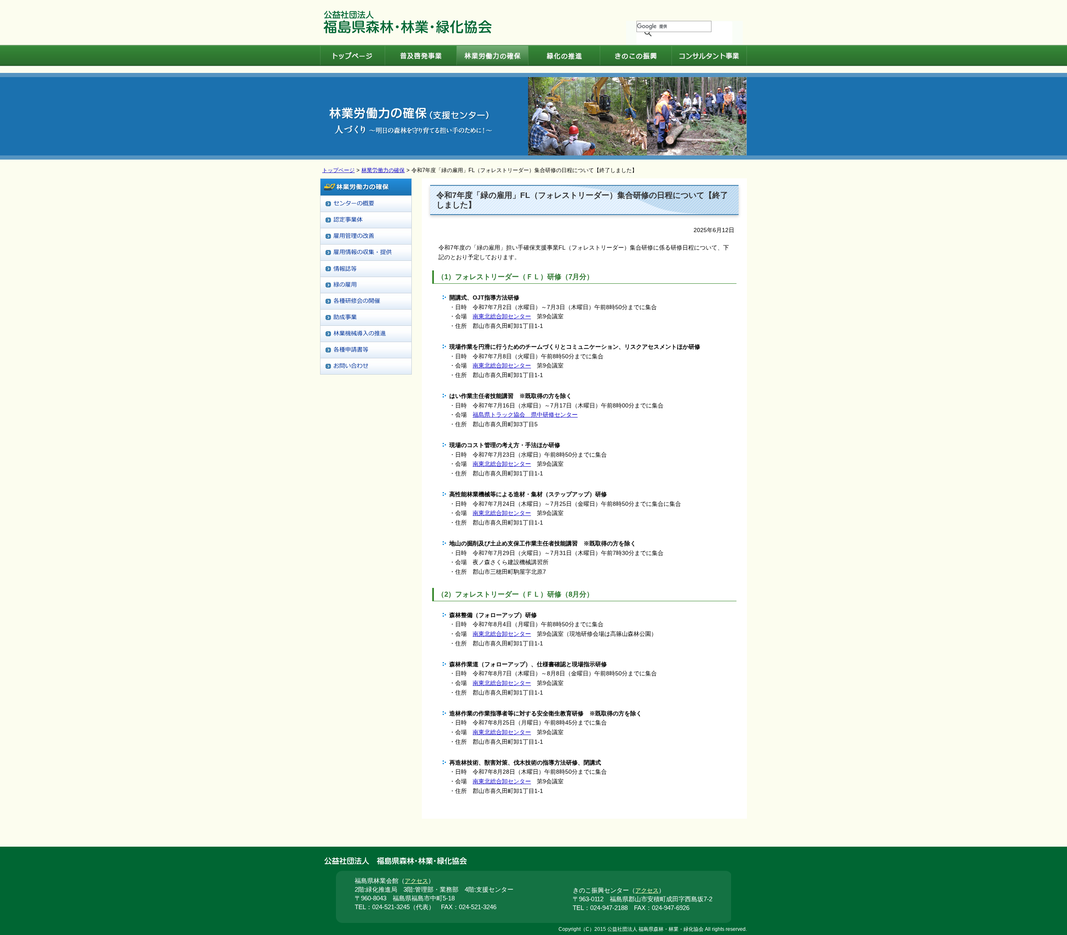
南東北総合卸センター (502, 316)
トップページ (352, 56)
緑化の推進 (564, 56)
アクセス (416, 881)
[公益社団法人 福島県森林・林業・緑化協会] (407, 31)
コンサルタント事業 (709, 56)
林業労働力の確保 (492, 56)
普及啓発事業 (420, 56)
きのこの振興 (635, 56)
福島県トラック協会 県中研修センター (525, 414)
